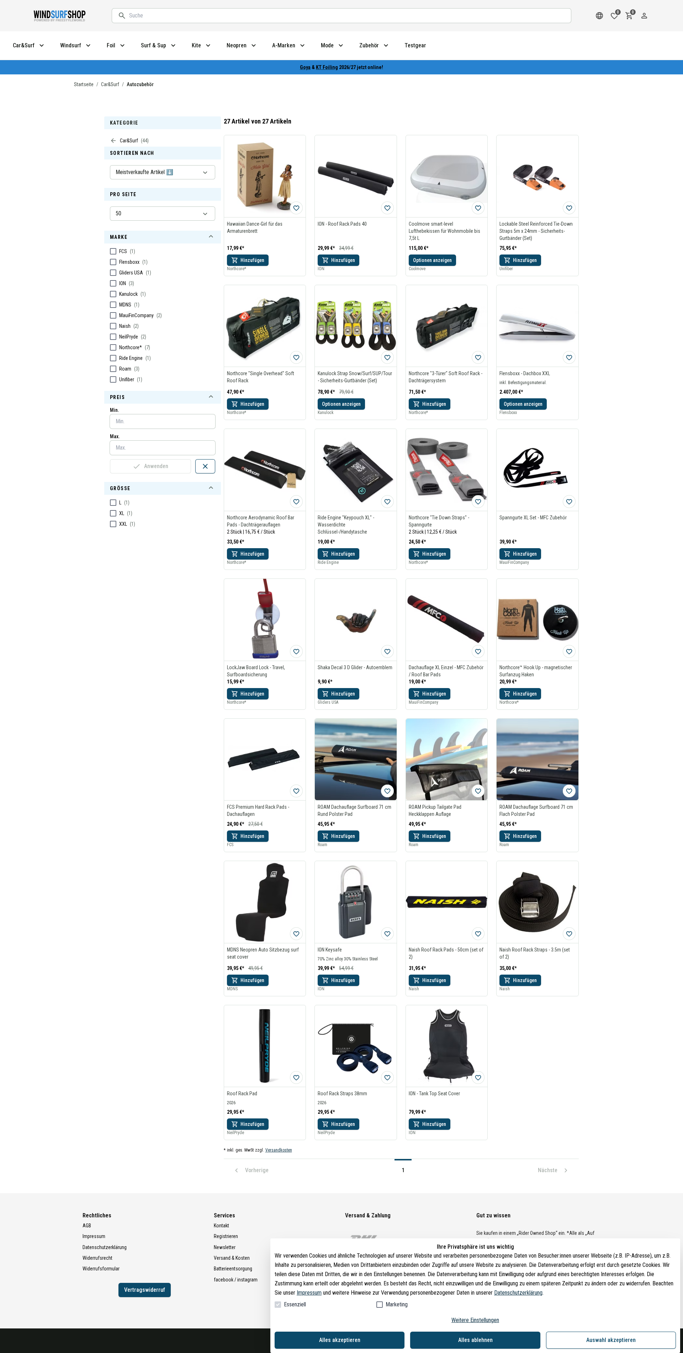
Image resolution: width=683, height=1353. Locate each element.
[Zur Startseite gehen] (60, 16)
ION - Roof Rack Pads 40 (342, 224)
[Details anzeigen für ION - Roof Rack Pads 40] (356, 176)
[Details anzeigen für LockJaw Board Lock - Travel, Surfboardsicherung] (265, 620)
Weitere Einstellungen (475, 1320)
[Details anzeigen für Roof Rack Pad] (265, 1046)
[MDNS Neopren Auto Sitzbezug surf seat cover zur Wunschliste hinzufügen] (296, 933)
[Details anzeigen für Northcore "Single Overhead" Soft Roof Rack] (265, 326)
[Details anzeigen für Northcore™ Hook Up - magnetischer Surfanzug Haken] (537, 620)
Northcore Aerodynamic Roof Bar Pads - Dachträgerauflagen (260, 521)
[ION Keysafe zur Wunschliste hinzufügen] (387, 933)
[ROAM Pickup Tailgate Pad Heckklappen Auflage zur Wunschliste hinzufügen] (478, 791)
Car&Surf (110, 84)
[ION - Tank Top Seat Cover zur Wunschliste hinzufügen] (478, 1077)
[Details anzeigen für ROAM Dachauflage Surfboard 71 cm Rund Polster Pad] (356, 760)
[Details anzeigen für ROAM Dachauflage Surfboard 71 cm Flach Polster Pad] (537, 760)
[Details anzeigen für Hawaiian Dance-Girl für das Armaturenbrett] (265, 176)
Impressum (309, 1292)
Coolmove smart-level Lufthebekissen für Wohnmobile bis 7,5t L (444, 231)
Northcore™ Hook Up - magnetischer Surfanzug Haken (535, 671)
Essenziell (295, 1304)
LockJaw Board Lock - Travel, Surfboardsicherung (256, 671)
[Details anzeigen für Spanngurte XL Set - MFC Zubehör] (537, 470)
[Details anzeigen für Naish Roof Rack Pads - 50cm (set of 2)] (447, 902)
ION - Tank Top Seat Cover (434, 1093)
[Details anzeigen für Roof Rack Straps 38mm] (356, 1046)
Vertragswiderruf (144, 1289)
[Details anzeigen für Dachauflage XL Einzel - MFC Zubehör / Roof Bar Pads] (447, 620)
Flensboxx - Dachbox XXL (524, 373)
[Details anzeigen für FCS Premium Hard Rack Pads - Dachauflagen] (265, 760)
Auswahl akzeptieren (611, 1340)
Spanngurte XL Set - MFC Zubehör (533, 517)
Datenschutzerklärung (518, 1292)
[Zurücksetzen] (205, 466)
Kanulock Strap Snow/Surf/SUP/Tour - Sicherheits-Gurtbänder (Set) (355, 377)
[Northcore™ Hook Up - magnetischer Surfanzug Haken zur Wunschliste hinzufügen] (569, 651)
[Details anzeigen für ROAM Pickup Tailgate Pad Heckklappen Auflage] (447, 760)
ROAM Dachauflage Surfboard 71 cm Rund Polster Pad (354, 810)
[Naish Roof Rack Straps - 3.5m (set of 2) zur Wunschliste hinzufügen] (569, 933)
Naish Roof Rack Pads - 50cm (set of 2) (446, 953)
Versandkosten (278, 1150)
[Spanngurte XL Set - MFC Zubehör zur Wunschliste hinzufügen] (569, 501)
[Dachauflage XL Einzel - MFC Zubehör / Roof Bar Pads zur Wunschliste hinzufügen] (478, 651)
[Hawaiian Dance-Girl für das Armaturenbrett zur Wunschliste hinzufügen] (296, 207)
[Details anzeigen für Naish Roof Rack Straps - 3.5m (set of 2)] (537, 902)
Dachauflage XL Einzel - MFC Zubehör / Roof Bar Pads (446, 671)
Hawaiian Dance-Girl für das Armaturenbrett (254, 227)
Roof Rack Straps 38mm (342, 1093)
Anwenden (156, 466)
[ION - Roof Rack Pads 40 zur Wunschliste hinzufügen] (387, 207)
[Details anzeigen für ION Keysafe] (356, 902)
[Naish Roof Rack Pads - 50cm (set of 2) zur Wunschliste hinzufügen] (478, 933)
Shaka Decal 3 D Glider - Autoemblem (355, 667)
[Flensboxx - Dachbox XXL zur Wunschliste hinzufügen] (569, 357)
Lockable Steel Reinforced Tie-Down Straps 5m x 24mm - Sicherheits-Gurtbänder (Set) (536, 231)
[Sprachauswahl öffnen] (599, 16)
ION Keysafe (330, 950)
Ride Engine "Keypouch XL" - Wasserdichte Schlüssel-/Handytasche (346, 525)
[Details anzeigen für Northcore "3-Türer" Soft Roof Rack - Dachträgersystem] (447, 326)
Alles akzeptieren (339, 1340)
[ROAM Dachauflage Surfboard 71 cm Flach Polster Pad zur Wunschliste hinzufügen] (569, 791)
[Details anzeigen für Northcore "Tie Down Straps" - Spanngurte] (447, 470)
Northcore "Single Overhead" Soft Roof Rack (260, 377)
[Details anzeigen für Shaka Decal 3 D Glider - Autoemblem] (356, 620)
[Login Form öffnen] (644, 16)
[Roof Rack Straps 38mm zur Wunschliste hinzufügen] (387, 1077)
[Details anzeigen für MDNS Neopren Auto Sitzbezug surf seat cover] (265, 902)
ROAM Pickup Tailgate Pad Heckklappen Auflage (435, 810)
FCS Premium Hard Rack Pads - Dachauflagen (258, 810)
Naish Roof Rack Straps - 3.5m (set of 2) (534, 953)
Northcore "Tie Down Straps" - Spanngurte (439, 521)
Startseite (84, 84)
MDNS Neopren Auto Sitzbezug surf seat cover (263, 953)
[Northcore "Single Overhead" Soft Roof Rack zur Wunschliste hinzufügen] (296, 357)
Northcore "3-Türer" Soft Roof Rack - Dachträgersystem (445, 377)
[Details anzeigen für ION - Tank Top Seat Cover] (447, 1046)
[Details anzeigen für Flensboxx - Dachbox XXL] (537, 326)
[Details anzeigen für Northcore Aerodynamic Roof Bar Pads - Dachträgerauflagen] (265, 470)
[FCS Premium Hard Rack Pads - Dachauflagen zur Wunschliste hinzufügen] (296, 791)
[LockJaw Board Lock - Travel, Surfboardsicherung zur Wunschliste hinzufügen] (296, 651)
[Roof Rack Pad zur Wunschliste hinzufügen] (296, 1077)
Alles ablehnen (475, 1340)
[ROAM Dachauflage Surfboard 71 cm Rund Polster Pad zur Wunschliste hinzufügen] (387, 791)
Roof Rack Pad (242, 1093)
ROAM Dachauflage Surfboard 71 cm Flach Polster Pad (536, 810)
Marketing (397, 1304)
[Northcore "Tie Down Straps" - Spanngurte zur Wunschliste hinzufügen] (478, 501)
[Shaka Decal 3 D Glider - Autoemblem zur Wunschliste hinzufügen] (387, 651)
